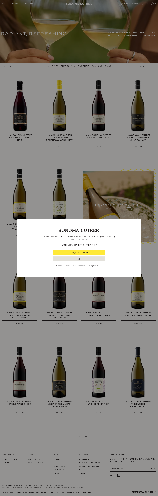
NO (79, 259)
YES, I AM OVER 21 (79, 252)
